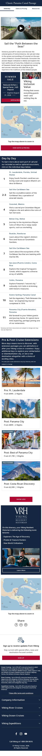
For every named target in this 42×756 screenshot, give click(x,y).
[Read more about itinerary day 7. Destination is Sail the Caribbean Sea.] (21, 253)
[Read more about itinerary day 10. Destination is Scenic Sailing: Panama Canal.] (21, 300)
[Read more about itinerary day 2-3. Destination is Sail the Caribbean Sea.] (21, 194)
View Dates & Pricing (21, 148)
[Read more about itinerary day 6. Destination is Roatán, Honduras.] (21, 238)
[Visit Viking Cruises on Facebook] (16, 734)
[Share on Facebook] (16, 624)
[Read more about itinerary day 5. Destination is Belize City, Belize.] (21, 224)
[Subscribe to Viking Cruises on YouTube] (25, 734)
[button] (21, 28)
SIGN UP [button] (21, 658)
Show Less (21, 499)
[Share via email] (21, 624)
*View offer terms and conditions (21, 693)
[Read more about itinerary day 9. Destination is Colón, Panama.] (21, 285)
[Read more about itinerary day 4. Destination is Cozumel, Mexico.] (21, 209)
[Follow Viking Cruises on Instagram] (21, 734)
